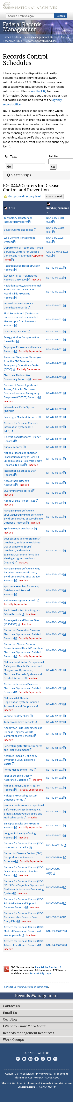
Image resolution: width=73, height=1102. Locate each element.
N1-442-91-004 (54, 574)
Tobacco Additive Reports (19, 722)
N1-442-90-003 (54, 482)
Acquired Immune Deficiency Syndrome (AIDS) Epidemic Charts (20, 760)
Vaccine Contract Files (17, 716)
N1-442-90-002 (54, 473)
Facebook (18, 1058)
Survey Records (13, 447)
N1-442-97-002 (54, 797)
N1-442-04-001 (54, 339)
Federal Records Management (30, 37)
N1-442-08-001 (54, 417)
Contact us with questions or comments (26, 986)
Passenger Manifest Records (21, 417)
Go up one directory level (24, 196)
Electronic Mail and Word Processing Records (18, 377)
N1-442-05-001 (54, 349)
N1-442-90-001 (54, 459)
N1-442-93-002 (54, 748)
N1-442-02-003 (54, 331)
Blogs (49, 1058)
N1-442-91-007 (54, 612)
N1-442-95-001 (54, 769)
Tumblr (36, 1058)
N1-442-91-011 (54, 670)
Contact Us (11, 1073)
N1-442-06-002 (54, 409)
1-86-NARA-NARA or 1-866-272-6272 (36, 1087)
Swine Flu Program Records (20, 600)
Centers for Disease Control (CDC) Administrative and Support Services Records (24, 903)
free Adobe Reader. (47, 967)
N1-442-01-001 (54, 291)
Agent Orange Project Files (19, 500)
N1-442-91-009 (54, 634)
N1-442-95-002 (54, 777)
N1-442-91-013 (54, 704)
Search (61, 16)
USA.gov (54, 1077)
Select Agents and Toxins (18, 229)
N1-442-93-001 (54, 734)
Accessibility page (40, 973)
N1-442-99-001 (54, 825)
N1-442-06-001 (54, 393)
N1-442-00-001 (54, 267)
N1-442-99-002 (54, 835)
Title (11, 208)
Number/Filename (57, 208)
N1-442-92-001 (54, 716)
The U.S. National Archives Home (30, 6)
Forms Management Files (18, 769)
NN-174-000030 (55, 945)
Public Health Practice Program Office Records (22, 612)
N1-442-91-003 (54, 550)
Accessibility (27, 1073)
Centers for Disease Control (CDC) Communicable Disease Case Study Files (24, 917)
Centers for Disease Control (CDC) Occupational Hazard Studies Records (24, 871)
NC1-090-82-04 (54, 903)
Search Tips (21, 175)
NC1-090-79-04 (54, 887)
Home (6, 37)
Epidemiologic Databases (19, 528)
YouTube (42, 1058)
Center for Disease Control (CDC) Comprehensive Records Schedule (23, 857)
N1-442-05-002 (54, 363)
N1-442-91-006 (54, 602)
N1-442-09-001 (54, 439)
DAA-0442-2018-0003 (55, 220)
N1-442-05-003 (54, 377)
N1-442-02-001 (54, 305)
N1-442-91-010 (54, 650)
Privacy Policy (44, 1073)
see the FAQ (38, 91)
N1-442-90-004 (54, 492)
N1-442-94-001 (54, 759)
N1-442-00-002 (54, 277)
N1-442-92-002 (54, 722)
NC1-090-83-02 (54, 917)
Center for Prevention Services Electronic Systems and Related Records (22, 634)
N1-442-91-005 (54, 590)
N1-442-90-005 (54, 502)
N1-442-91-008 (54, 622)
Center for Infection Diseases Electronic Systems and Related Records (22, 688)
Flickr (55, 1058)
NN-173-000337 (55, 931)
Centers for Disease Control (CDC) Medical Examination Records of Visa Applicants (24, 931)
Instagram (30, 1058)
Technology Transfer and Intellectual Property (18, 220)
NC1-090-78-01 (54, 857)
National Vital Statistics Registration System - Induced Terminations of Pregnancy (21, 702)
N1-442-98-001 (54, 811)
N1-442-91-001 (54, 516)
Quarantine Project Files (18, 490)
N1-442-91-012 (54, 688)
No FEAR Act (41, 1077)
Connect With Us (36, 1053)
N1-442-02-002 (54, 319)
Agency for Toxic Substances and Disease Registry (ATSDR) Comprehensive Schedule (23, 732)
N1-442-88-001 (54, 447)
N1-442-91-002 (54, 530)
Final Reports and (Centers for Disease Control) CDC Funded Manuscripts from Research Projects (21, 319)
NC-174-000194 (54, 845)
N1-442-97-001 (54, 787)
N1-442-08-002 (54, 427)
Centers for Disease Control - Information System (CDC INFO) (21, 427)
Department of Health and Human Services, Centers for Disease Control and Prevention (24, 253)
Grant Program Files (15, 331)
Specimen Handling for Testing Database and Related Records (22, 590)
